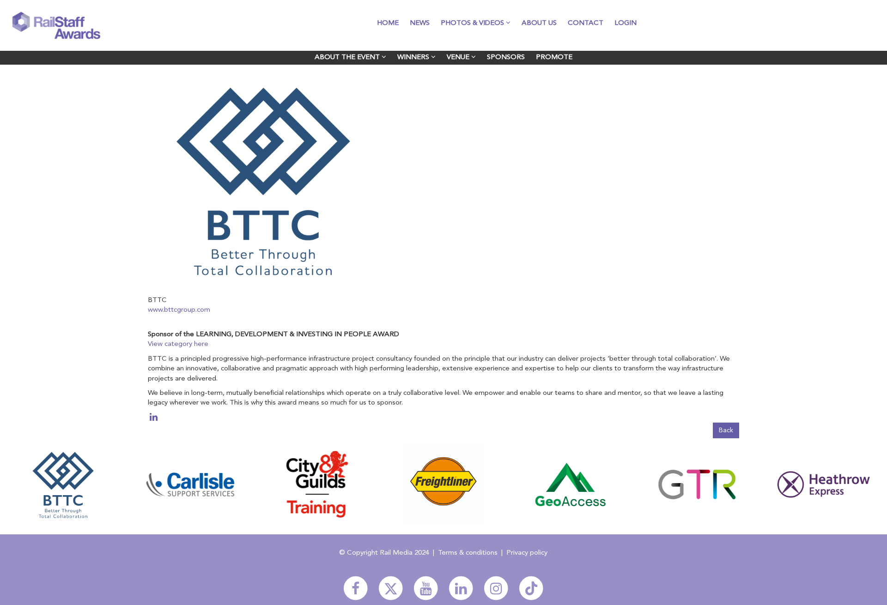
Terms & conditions (468, 553)
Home (388, 23)
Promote (554, 57)
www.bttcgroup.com (179, 310)
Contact (585, 23)
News (420, 23)
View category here (178, 344)
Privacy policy (526, 553)
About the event (348, 57)
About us (539, 23)
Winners (414, 57)
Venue (459, 57)
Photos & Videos (473, 23)
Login (625, 23)
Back (726, 430)
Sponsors (506, 57)
